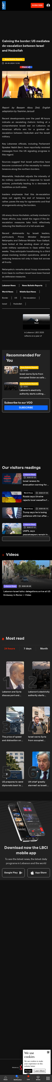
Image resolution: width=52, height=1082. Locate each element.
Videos (12, 555)
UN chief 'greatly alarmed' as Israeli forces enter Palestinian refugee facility (38, 784)
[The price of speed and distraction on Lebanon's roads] (13, 724)
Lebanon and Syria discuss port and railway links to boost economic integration (11, 694)
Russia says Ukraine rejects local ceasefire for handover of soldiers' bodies (36, 499)
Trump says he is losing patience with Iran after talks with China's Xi (35, 514)
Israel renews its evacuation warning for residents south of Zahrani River (36, 483)
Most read (15, 639)
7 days (27, 648)
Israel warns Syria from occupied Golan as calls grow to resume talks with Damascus (33, 376)
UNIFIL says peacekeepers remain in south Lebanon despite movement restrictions (35, 533)
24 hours (9, 648)
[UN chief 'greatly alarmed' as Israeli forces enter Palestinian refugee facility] (39, 769)
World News (28, 493)
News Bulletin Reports (29, 367)
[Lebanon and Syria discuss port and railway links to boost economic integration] (13, 679)
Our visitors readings (21, 468)
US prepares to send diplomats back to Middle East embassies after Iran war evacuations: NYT (12, 784)
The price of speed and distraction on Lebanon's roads (11, 739)
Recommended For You (23, 358)
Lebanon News (29, 475)
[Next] (48, 578)
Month (44, 648)
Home (5, 1079)
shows (38, 1079)
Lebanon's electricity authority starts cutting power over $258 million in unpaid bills (33, 392)
